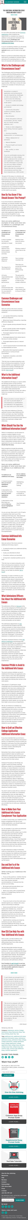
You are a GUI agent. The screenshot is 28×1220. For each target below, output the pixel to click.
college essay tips (18, 1047)
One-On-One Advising (8, 1173)
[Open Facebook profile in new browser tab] (3, 1207)
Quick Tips (13, 1034)
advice (17, 1030)
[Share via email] (3, 1058)
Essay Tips (22, 1032)
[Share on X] (9, 1058)
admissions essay (6, 1040)
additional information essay (10, 1038)
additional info (9, 1036)
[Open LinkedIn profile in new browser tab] (12, 1207)
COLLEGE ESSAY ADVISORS (12, 2)
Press (3, 1188)
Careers (4, 1182)
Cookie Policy (19, 1215)
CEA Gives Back (6, 1186)
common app (5, 1048)
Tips (17, 1034)
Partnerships (6, 1184)
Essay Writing (5, 1034)
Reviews (4, 1180)
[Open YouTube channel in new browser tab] (3, 1213)
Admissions (11, 1030)
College (24, 1040)
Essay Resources (13, 1032)
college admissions (7, 1041)
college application (10, 1043)
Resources (5, 1175)
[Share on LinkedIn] (12, 1058)
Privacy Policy (5, 1215)
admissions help (16, 1040)
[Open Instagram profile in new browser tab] (9, 1207)
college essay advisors (17, 1045)
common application (11, 1050)
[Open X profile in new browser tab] (6, 1207)
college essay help (7, 1047)
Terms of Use (12, 1215)
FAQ (3, 1177)
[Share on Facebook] (6, 1058)
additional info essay (20, 1036)
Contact (4, 1190)
